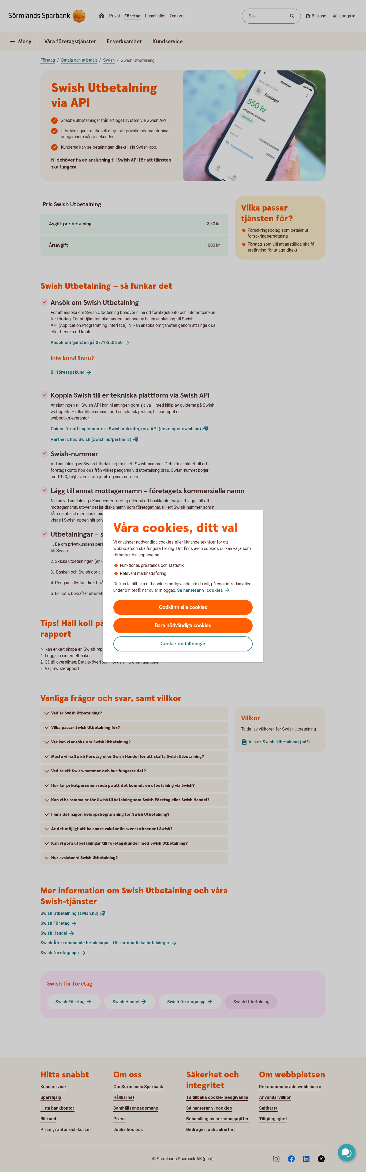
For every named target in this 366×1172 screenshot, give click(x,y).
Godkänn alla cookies (183, 607)
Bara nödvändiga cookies (183, 625)
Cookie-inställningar (183, 644)
